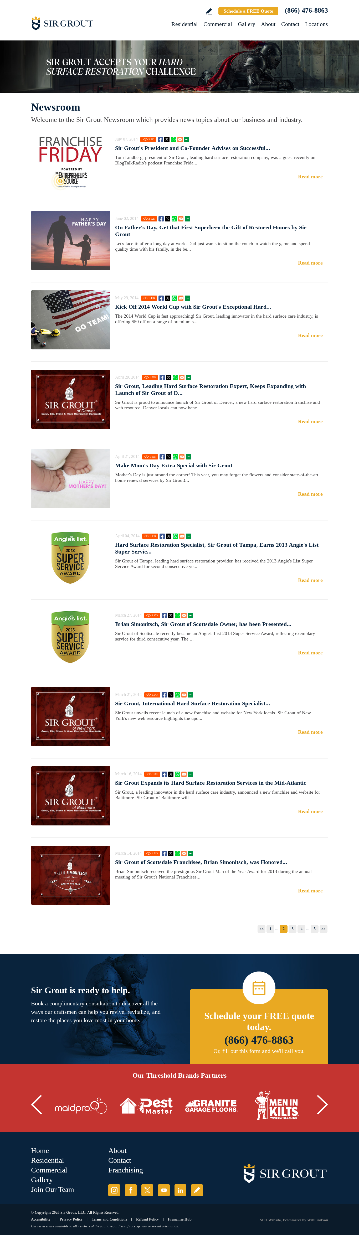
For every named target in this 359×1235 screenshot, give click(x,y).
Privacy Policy (71, 1219)
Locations (316, 24)
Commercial (217, 24)
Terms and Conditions (109, 1219)
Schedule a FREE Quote (248, 11)
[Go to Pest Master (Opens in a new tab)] (146, 1105)
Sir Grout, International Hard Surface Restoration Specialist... (192, 703)
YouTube (164, 1190)
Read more (310, 176)
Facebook (160, 139)
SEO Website (270, 1220)
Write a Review (209, 11)
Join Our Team (52, 1189)
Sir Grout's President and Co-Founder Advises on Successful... (192, 148)
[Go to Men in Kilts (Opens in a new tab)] (276, 1105)
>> (323, 929)
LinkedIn (180, 1190)
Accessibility (40, 1219)
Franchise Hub (180, 1219)
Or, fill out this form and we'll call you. (259, 1051)
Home (40, 1150)
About (268, 24)
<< (261, 929)
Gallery (246, 24)
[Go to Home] (78, 23)
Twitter (167, 139)
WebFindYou (317, 1220)
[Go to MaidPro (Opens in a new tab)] (81, 1105)
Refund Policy (147, 1219)
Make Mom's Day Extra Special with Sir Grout (173, 465)
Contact (290, 24)
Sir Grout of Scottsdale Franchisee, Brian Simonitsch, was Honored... (201, 862)
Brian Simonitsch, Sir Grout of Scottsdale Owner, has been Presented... (203, 624)
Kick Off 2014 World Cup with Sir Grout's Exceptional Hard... (193, 306)
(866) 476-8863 (306, 10)
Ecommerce (292, 1220)
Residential (184, 24)
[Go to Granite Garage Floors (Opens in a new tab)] (211, 1105)
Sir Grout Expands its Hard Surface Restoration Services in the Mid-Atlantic (210, 782)
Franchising (125, 1170)
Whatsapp (173, 139)
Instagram (114, 1190)
